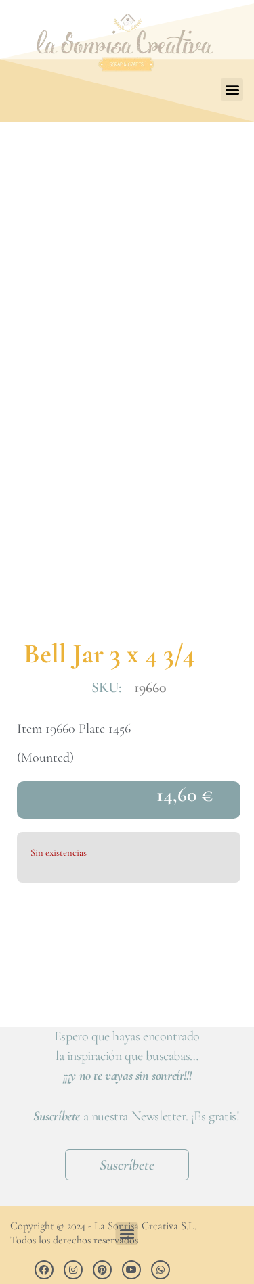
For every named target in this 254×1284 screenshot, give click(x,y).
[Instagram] (73, 1269)
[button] (232, 89)
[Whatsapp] (160, 1269)
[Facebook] (44, 1269)
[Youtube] (131, 1269)
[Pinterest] (102, 1269)
